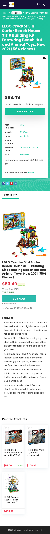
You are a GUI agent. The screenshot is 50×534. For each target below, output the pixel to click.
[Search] (38, 4)
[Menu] (5, 4)
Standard (24, 154)
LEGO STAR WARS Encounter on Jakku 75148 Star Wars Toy (13, 454)
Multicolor (25, 136)
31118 (22, 125)
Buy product (25, 111)
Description (10, 194)
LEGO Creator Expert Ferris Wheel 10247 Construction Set (13, 501)
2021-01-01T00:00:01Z (29, 147)
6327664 (24, 132)
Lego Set (17, 13)
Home (5, 13)
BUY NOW (19, 299)
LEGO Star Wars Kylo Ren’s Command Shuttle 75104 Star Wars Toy (35, 455)
